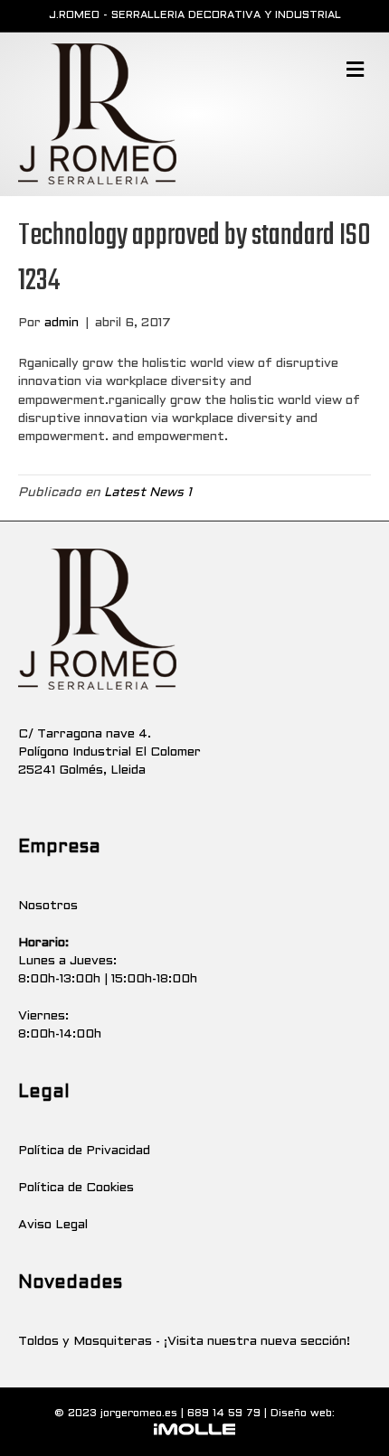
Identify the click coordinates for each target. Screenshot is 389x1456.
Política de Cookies (76, 1188)
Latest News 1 (148, 493)
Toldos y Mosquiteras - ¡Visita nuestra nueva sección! (184, 1342)
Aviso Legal (53, 1225)
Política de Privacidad (84, 1151)
